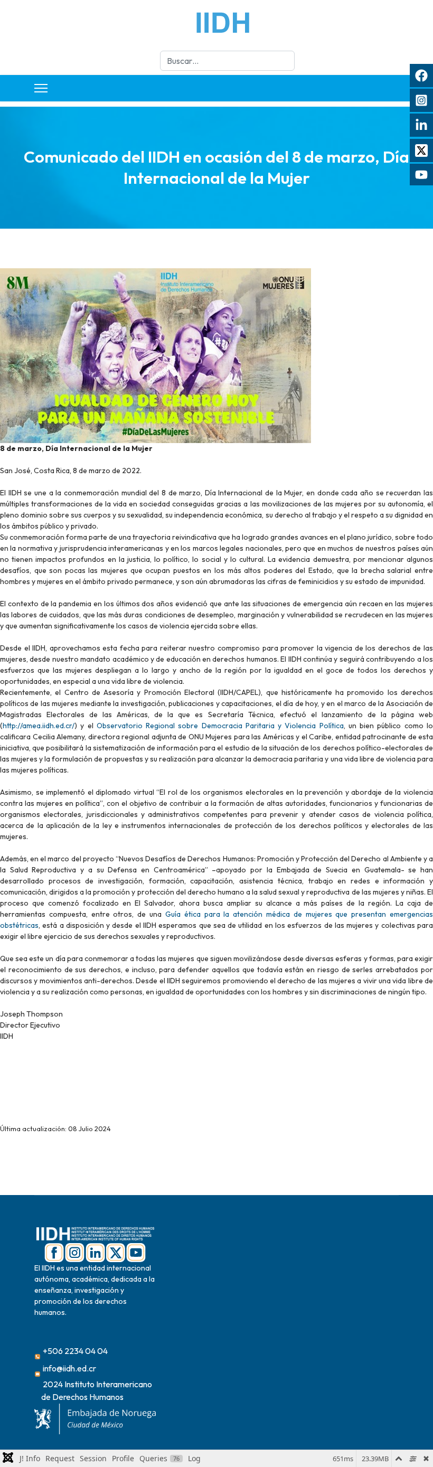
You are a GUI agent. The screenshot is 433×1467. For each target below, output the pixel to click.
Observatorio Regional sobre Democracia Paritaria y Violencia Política (220, 725)
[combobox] (227, 61)
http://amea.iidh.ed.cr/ (38, 725)
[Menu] (41, 88)
